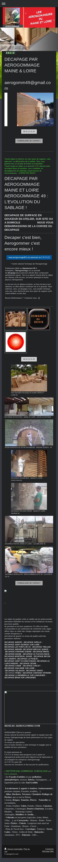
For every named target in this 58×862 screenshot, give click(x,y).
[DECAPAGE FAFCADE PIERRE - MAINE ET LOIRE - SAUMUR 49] (29, 496)
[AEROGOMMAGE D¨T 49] (29, 109)
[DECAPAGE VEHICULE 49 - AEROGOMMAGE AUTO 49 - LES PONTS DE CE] (29, 559)
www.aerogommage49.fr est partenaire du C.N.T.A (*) (29, 257)
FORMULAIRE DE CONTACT (29, 141)
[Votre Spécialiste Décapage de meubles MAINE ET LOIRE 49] (29, 378)
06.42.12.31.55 (29, 132)
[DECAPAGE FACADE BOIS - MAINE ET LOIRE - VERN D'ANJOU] (29, 463)
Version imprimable (15, 849)
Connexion (49, 849)
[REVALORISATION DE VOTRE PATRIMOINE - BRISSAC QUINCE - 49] (29, 432)
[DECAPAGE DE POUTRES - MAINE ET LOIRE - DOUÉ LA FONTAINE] (29, 407)
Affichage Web (48, 851)
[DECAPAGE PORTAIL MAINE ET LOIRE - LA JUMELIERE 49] (29, 529)
